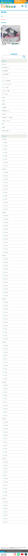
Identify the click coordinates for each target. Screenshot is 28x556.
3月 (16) (6, 245)
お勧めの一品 (5, 67)
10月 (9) (6, 179)
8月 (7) (5, 475)
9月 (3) (5, 355)
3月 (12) (6, 408)
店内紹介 (5, 107)
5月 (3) (5, 152)
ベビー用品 (5, 94)
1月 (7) (5, 415)
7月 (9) (5, 362)
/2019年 (4, 418)
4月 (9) (5, 199)
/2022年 (4, 298)
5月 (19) (6, 239)
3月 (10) (6, 202)
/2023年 (4, 255)
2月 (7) (5, 335)
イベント (5, 77)
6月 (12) (6, 482)
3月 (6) (5, 491)
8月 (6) (5, 395)
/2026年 (4, 139)
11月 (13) (6, 305)
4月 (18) (6, 285)
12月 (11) (6, 345)
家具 (4, 100)
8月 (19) (6, 435)
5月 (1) (5, 368)
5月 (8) (5, 195)
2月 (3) (5, 452)
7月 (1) (5, 398)
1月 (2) (5, 165)
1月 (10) (6, 338)
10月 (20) (6, 308)
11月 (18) (6, 219)
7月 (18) (6, 232)
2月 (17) (6, 249)
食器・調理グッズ (6, 130)
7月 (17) (6, 318)
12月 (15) (6, 215)
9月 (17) (6, 312)
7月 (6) (5, 518)
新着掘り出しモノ (6, 110)
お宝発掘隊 (5, 70)
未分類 (4, 114)
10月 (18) (6, 222)
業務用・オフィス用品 (7, 117)
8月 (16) (6, 315)
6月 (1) (5, 149)
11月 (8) (6, 175)
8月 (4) (5, 358)
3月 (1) (5, 372)
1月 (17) (6, 295)
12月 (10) (6, 172)
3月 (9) (5, 332)
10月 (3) (6, 388)
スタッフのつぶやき (7, 84)
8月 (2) (5, 142)
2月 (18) (6, 292)
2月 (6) (5, 375)
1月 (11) (6, 209)
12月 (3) (6, 462)
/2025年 (4, 169)
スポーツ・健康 (6, 90)
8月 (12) (6, 515)
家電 (4, 104)
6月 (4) (5, 521)
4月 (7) (5, 445)
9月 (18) (6, 225)
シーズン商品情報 (6, 80)
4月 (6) (5, 155)
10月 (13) (6, 428)
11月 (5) (6, 505)
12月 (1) (6, 385)
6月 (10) (6, 365)
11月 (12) (6, 348)
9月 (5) (5, 472)
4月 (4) (5, 488)
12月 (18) (6, 302)
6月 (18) (6, 235)
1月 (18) (6, 252)
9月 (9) (5, 511)
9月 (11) (6, 182)
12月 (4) (6, 501)
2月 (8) (5, 205)
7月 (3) (5, 145)
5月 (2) (5, 442)
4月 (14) (6, 242)
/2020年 (4, 382)
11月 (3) (6, 465)
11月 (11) (6, 425)
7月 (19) (6, 275)
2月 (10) (6, 162)
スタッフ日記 (5, 87)
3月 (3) (5, 448)
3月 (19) (6, 288)
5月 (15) (6, 325)
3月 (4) (5, 159)
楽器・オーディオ (6, 120)
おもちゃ (5, 64)
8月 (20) (6, 185)
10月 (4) (6, 508)
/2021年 (4, 342)
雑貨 (4, 127)
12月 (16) (6, 259)
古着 (4, 97)
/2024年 (4, 212)
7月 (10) (6, 478)
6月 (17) (6, 278)
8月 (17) (6, 272)
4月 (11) (6, 405)
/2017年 (4, 498)
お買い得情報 (5, 74)
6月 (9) (5, 192)
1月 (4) (5, 455)
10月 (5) (6, 352)
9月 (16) (6, 432)
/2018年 (4, 458)
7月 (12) (6, 189)
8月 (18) (6, 229)
